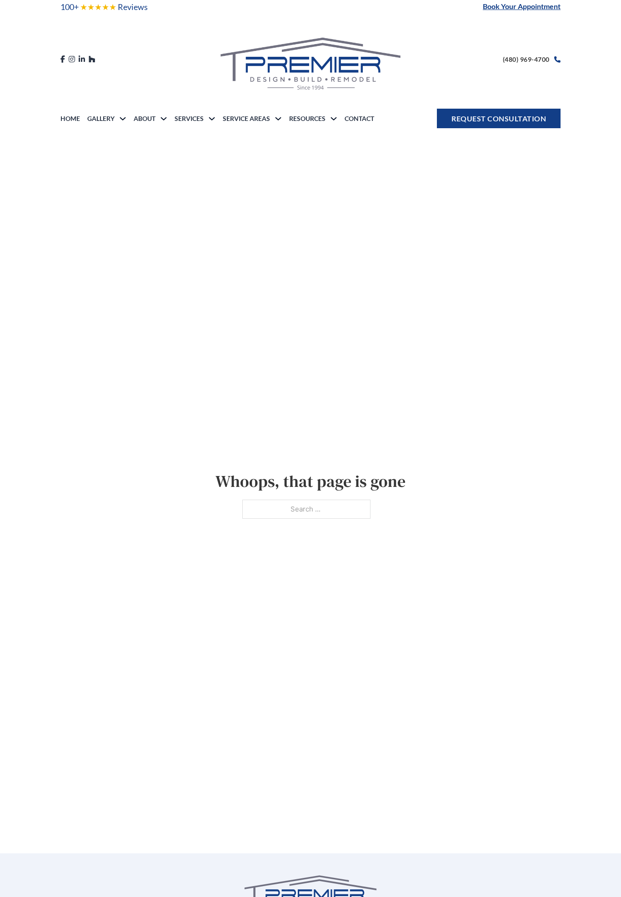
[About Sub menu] (163, 118)
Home (70, 118)
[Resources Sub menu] (333, 118)
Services (189, 118)
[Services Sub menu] (211, 118)
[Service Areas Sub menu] (278, 118)
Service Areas (246, 118)
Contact (359, 118)
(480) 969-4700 (526, 59)
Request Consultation (498, 118)
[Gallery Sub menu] (122, 118)
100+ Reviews (104, 7)
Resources (307, 118)
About (144, 118)
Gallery (101, 118)
